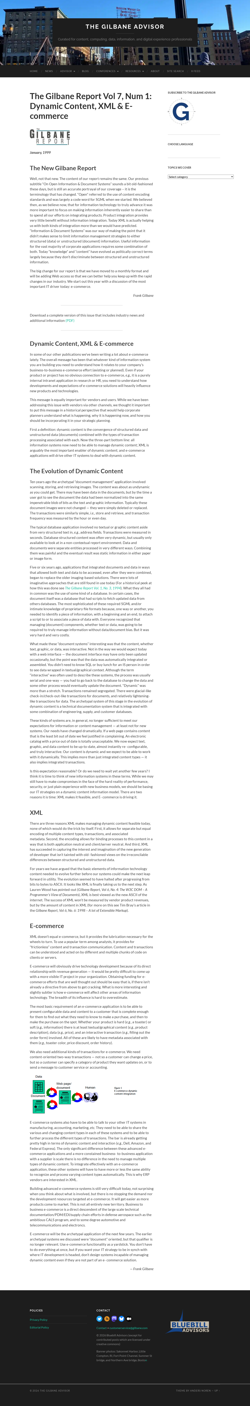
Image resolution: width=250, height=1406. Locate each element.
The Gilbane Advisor (125, 26)
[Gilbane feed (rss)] (107, 1320)
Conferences (105, 71)
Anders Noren (200, 1390)
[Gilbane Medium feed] (129, 1320)
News (49, 71)
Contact (101, 1328)
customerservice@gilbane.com (128, 1328)
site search (175, 71)
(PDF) (70, 320)
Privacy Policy (38, 1319)
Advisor (66, 71)
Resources (133, 71)
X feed (195, 71)
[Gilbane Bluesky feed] (121, 1320)
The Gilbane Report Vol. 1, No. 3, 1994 (93, 588)
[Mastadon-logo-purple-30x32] (114, 1320)
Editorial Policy (39, 1327)
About (155, 71)
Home (34, 71)
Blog (85, 71)
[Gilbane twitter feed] (99, 1320)
